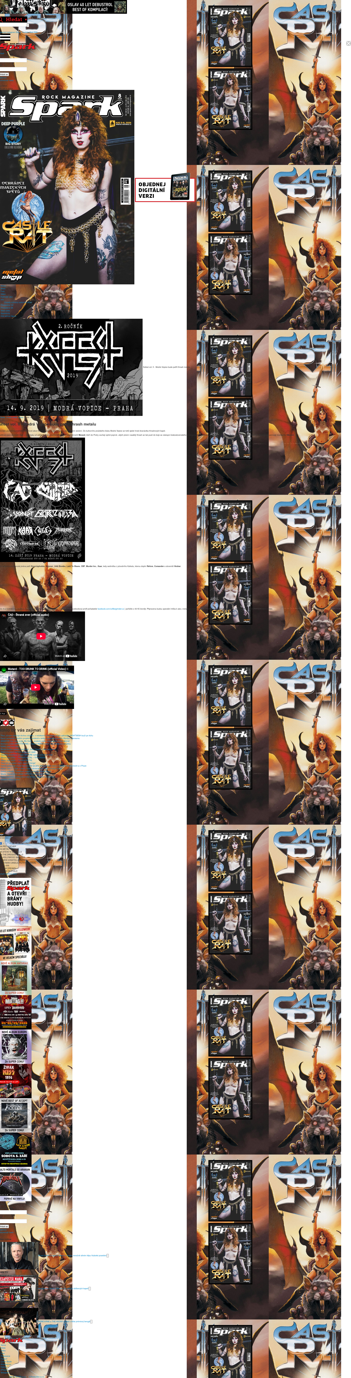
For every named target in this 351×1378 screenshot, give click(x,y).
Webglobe (5, 1372)
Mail (31, 32)
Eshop (18, 32)
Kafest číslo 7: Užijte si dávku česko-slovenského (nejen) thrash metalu (31, 768)
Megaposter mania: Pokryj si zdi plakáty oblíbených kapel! (63, 1288)
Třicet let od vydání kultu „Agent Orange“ (18, 763)
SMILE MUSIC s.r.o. (17, 1376)
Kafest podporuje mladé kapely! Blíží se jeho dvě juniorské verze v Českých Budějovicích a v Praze (43, 765)
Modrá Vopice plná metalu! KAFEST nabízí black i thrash (25, 774)
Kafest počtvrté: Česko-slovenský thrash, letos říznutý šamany (28, 776)
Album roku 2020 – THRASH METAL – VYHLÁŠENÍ (23, 757)
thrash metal (11, 417)
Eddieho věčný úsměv (10, 779)
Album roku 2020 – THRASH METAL (16, 760)
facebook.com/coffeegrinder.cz (111, 608)
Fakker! (4, 1358)
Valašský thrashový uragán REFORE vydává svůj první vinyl (27, 754)
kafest (20, 417)
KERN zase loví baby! (10, 746)
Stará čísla (5, 310)
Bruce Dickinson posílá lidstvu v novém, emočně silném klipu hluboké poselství (72, 1255)
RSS (35, 32)
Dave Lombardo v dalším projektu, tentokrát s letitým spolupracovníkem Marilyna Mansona (40, 738)
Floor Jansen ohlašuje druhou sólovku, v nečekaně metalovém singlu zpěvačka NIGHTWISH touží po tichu (47, 735)
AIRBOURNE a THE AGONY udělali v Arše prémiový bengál (64, 1321)
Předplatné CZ (7, 305)
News (3, 288)
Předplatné (5, 1356)
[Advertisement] (174, 588)
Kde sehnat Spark (8, 316)
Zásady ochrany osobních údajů (18, 302)
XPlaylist (4, 1369)
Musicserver (6, 1364)
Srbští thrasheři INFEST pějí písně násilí (18, 752)
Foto (3, 291)
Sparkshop (5, 313)
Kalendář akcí (7, 296)
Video (3, 294)
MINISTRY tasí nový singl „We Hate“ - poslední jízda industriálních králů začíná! (35, 741)
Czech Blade (6, 1361)
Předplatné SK (7, 307)
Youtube (25, 32)
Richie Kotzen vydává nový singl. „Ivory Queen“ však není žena (28, 749)
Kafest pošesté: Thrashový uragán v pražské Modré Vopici (26, 771)
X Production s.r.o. (37, 1376)
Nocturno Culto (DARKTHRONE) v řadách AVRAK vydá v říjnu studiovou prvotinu (36, 743)
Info (2, 299)
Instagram (10, 32)
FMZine (4, 1367)
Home (3, 285)
